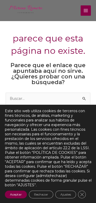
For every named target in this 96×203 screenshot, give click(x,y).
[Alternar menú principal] (86, 10)
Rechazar (41, 194)
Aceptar (16, 194)
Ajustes (65, 194)
